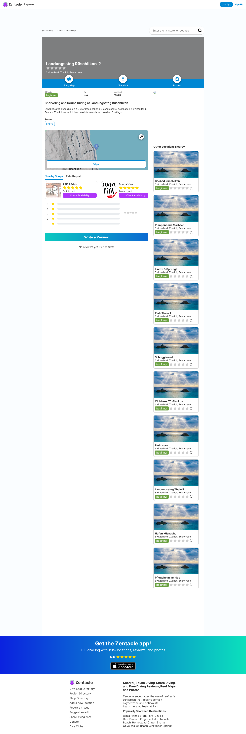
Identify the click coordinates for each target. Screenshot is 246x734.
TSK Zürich (70, 184)
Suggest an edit (79, 712)
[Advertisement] (124, 16)
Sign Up (238, 4)
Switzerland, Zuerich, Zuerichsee (173, 316)
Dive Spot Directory (82, 688)
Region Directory (80, 693)
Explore (29, 4)
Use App (226, 4)
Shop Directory (79, 698)
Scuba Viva (126, 184)
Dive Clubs (76, 726)
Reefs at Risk (150, 706)
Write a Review (96, 237)
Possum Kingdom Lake (143, 719)
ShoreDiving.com (80, 717)
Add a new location (81, 703)
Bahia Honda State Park (138, 715)
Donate (74, 721)
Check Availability (79, 195)
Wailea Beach (139, 725)
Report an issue (79, 707)
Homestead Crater (143, 722)
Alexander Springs (160, 725)
